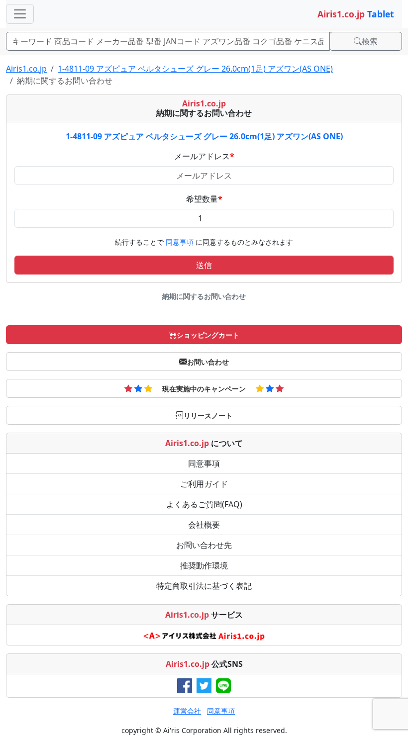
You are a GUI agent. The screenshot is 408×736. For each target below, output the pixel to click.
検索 (370, 41)
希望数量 (204, 198)
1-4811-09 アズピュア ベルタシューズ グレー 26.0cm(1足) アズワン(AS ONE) (195, 68)
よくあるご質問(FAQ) (204, 504)
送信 (204, 265)
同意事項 (181, 242)
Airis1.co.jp (26, 68)
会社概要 (204, 524)
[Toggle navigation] (20, 14)
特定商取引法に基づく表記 (204, 585)
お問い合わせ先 (204, 545)
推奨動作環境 (204, 565)
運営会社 (187, 711)
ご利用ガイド (204, 483)
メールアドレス (204, 156)
